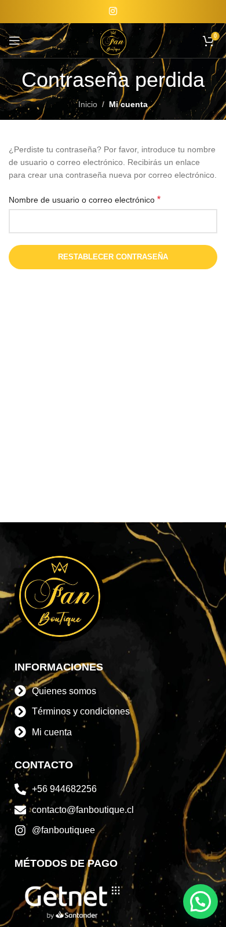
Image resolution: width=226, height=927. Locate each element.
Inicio (87, 104)
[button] (200, 901)
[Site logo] (113, 40)
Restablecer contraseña (113, 256)
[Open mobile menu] (14, 40)
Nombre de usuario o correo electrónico (85, 199)
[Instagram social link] (113, 11)
